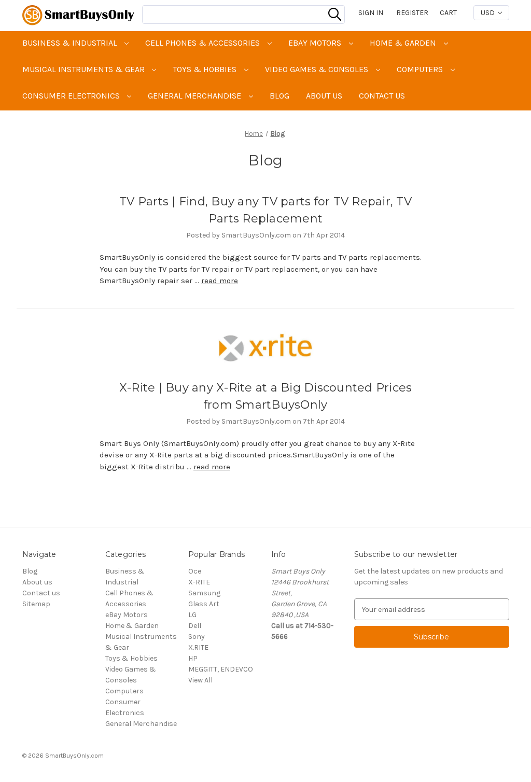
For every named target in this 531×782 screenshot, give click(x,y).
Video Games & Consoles (317, 69)
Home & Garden (404, 43)
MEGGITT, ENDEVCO (220, 669)
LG (192, 614)
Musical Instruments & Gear (84, 69)
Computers (421, 69)
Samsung (204, 593)
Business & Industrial (70, 43)
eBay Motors (315, 43)
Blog (279, 96)
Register (412, 12)
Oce (194, 571)
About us (324, 96)
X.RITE (198, 647)
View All (200, 680)
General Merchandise (195, 96)
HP (193, 658)
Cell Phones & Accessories (203, 43)
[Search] (334, 14)
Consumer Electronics (72, 96)
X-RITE (199, 582)
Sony (196, 636)
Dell (194, 625)
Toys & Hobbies (206, 69)
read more (219, 280)
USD (488, 12)
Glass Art (203, 603)
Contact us (382, 96)
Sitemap (36, 603)
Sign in (370, 12)
